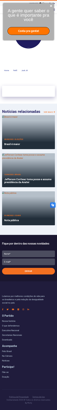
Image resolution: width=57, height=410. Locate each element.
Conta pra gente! (28, 30)
